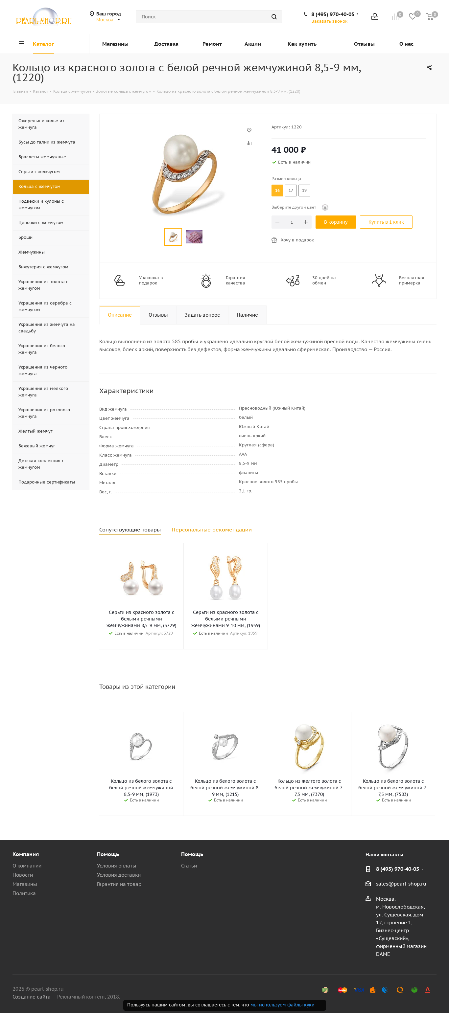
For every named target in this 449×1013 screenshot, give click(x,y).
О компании (26, 866)
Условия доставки (119, 875)
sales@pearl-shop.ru (401, 884)
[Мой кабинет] (374, 17)
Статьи (189, 866)
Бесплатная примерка (411, 280)
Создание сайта (31, 997)
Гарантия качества (235, 280)
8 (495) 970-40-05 (332, 14)
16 (277, 190)
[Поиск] (274, 16)
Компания (25, 854)
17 (291, 190)
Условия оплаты (116, 866)
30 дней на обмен (324, 280)
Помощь (108, 854)
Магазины (24, 884)
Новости (22, 875)
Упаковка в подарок (151, 280)
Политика (24, 893)
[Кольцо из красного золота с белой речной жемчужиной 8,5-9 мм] (183, 133)
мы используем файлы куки (282, 1005)
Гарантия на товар (119, 884)
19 (304, 190)
